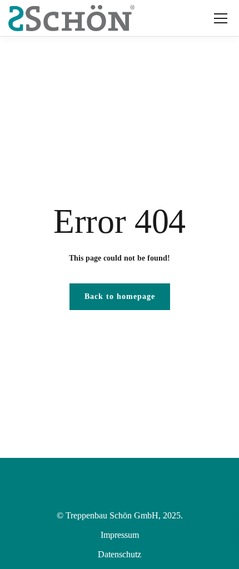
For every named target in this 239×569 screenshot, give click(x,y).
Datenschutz (119, 554)
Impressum (120, 535)
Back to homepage (119, 296)
